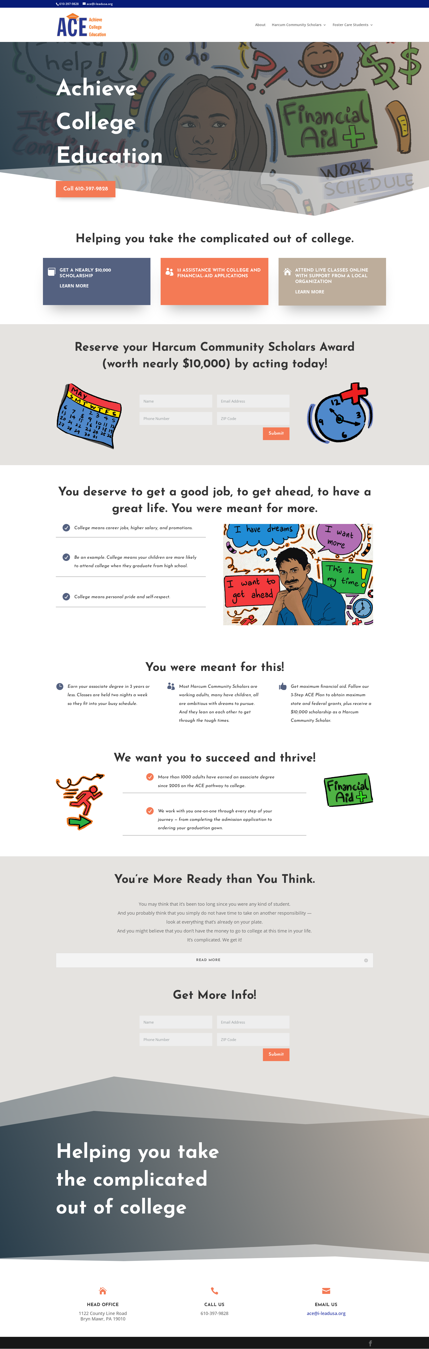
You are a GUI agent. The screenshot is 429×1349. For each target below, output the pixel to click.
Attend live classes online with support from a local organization (331, 276)
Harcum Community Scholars (297, 25)
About (260, 25)
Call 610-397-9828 (85, 189)
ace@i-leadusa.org (326, 1313)
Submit (276, 433)
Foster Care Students (350, 25)
